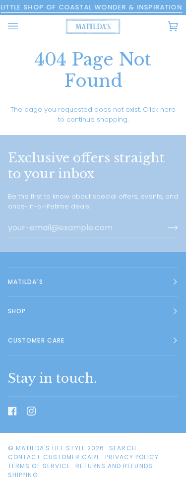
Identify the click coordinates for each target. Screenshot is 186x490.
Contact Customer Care (54, 457)
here (168, 109)
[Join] (165, 228)
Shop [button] (17, 311)
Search (122, 448)
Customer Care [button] (36, 340)
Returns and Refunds (114, 466)
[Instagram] (31, 411)
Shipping (23, 475)
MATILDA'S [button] (25, 282)
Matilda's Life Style (50, 448)
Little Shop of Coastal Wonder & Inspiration (91, 7)
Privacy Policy (132, 457)
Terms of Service (39, 466)
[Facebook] (12, 411)
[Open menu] (23, 26)
